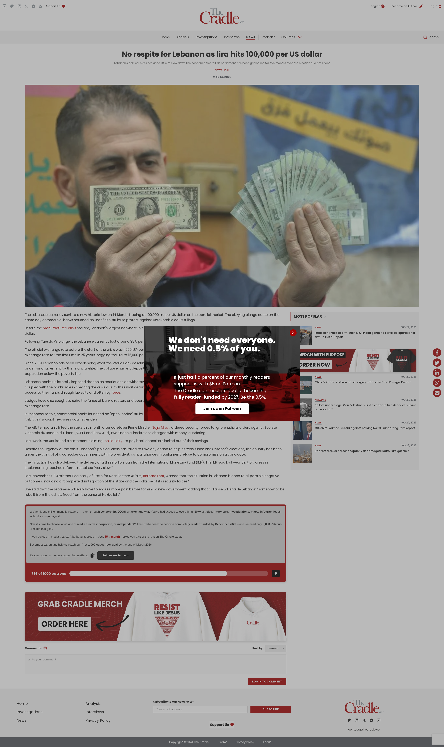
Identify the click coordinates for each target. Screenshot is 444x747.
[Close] (293, 332)
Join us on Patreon (222, 408)
